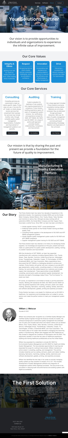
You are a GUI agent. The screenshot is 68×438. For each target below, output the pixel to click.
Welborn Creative (52, 435)
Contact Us (17, 423)
